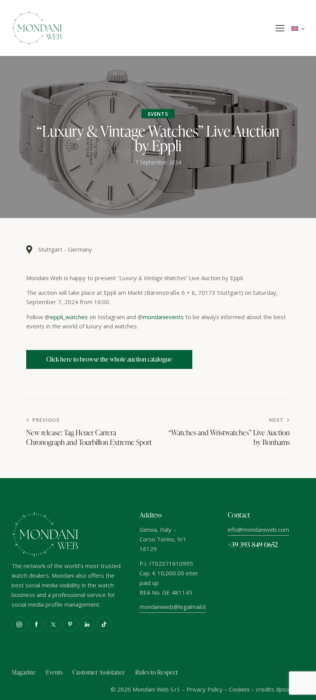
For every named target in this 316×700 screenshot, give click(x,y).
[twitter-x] (53, 624)
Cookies (239, 689)
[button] (280, 28)
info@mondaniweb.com (258, 529)
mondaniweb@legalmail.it (173, 606)
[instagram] (19, 624)
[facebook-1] (36, 624)
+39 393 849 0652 (253, 544)
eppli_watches (69, 317)
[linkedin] (87, 624)
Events (158, 113)
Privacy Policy (205, 689)
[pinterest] (70, 624)
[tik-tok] (104, 624)
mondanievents (163, 317)
